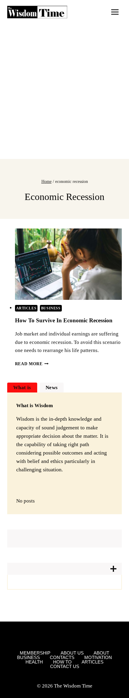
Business (51, 308)
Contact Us (64, 666)
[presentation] (68, 264)
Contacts (62, 657)
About (101, 653)
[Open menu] (115, 12)
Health (34, 662)
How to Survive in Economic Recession (63, 320)
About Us (72, 653)
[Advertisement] (64, 91)
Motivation (98, 657)
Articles (26, 308)
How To (62, 662)
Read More (32, 364)
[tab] (22, 387)
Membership (35, 653)
